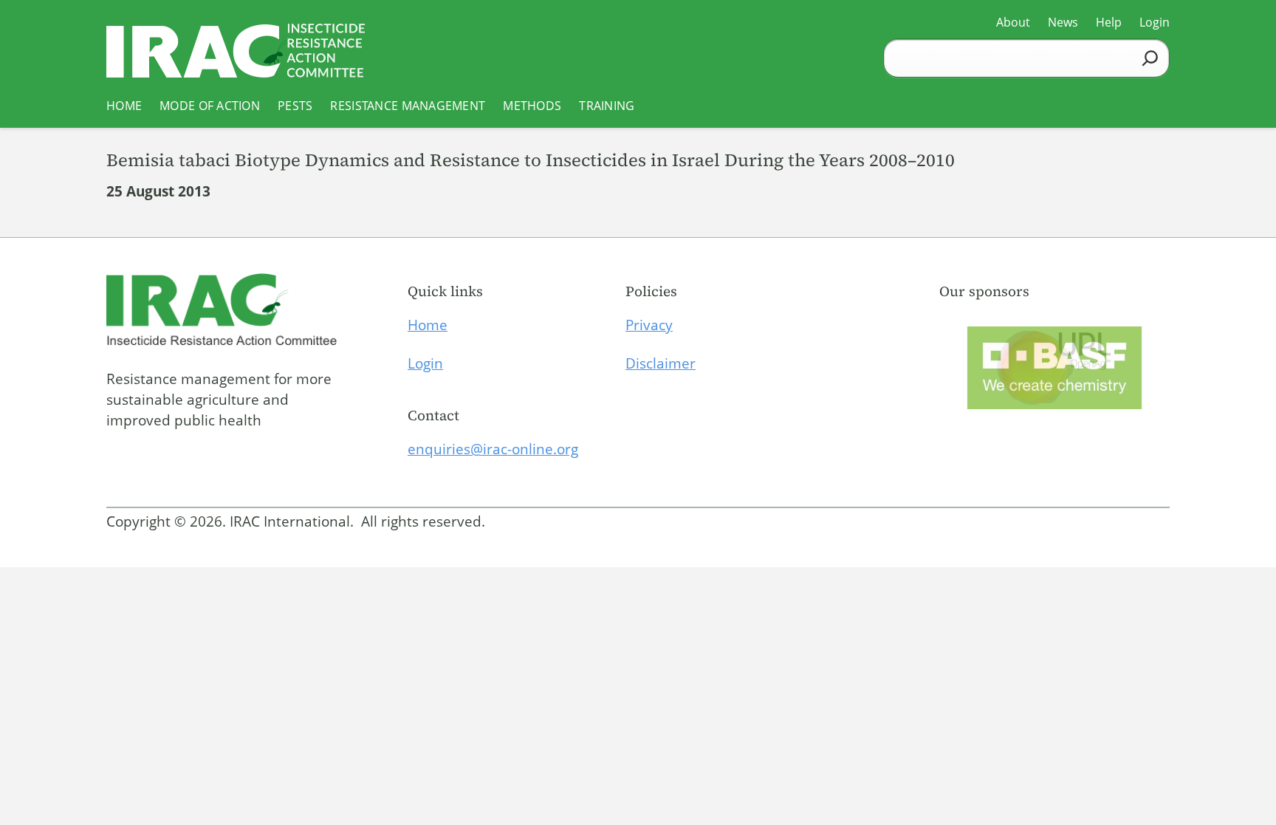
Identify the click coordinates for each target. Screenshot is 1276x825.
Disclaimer (660, 363)
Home (427, 325)
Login (425, 363)
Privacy (649, 325)
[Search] (1150, 58)
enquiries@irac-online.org (493, 449)
